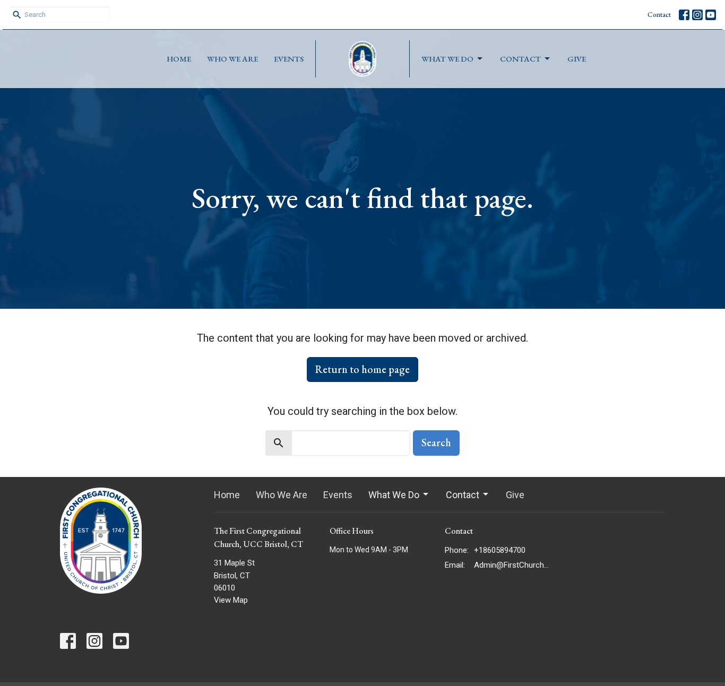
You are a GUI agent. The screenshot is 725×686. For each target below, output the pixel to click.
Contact (659, 14)
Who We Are (232, 59)
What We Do (447, 59)
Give (576, 59)
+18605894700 (499, 550)
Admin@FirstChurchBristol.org (512, 565)
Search (436, 442)
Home (179, 59)
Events (289, 59)
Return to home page (362, 369)
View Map (231, 600)
